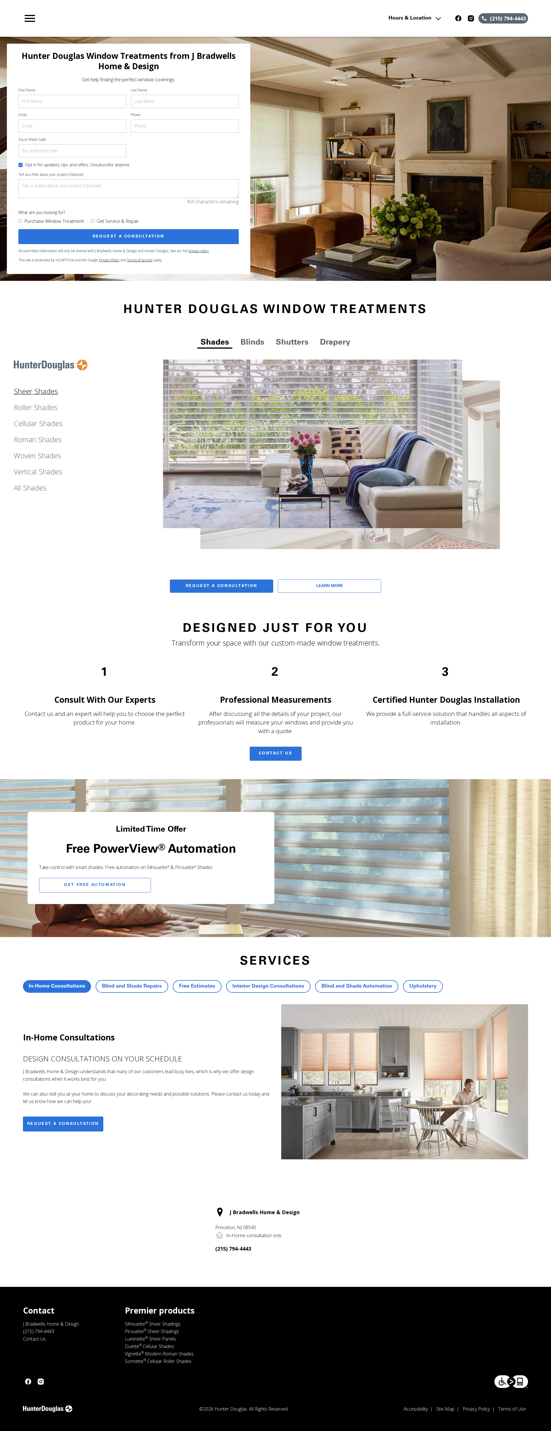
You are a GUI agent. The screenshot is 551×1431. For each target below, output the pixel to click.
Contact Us (275, 754)
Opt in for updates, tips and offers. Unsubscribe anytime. (77, 164)
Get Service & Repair (118, 221)
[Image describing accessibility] (511, 1381)
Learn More (329, 586)
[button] (30, 18)
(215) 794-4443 (233, 1248)
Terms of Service (140, 260)
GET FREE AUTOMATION (95, 885)
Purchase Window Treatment (54, 221)
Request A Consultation (221, 586)
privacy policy (199, 250)
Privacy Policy (109, 260)
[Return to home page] (141, 18)
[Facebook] (458, 18)
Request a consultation (63, 1124)
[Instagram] (471, 18)
